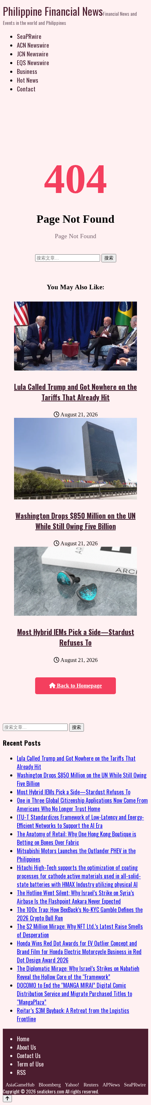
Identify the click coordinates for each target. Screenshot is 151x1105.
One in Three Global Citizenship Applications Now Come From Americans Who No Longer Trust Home (82, 804)
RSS (21, 1072)
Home (23, 1039)
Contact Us (29, 1055)
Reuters (91, 1084)
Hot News (27, 80)
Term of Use (30, 1064)
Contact (26, 88)
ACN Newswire (33, 45)
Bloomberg (50, 1084)
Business (27, 71)
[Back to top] (7, 1098)
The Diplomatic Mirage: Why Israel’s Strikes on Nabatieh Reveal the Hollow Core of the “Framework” (78, 972)
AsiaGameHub (20, 1084)
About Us (26, 1047)
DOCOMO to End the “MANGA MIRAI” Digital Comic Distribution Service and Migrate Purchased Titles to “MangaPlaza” (74, 993)
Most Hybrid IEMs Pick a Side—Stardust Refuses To (75, 637)
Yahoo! (72, 1084)
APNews (111, 1084)
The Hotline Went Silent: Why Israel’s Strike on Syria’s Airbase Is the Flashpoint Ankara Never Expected (75, 897)
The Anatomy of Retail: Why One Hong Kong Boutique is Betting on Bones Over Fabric (76, 838)
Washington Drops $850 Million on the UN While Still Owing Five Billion (75, 520)
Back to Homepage (78, 686)
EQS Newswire (33, 62)
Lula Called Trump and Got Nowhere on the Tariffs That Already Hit (75, 391)
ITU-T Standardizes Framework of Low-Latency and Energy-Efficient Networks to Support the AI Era (80, 821)
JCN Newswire (32, 53)
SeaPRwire (29, 36)
